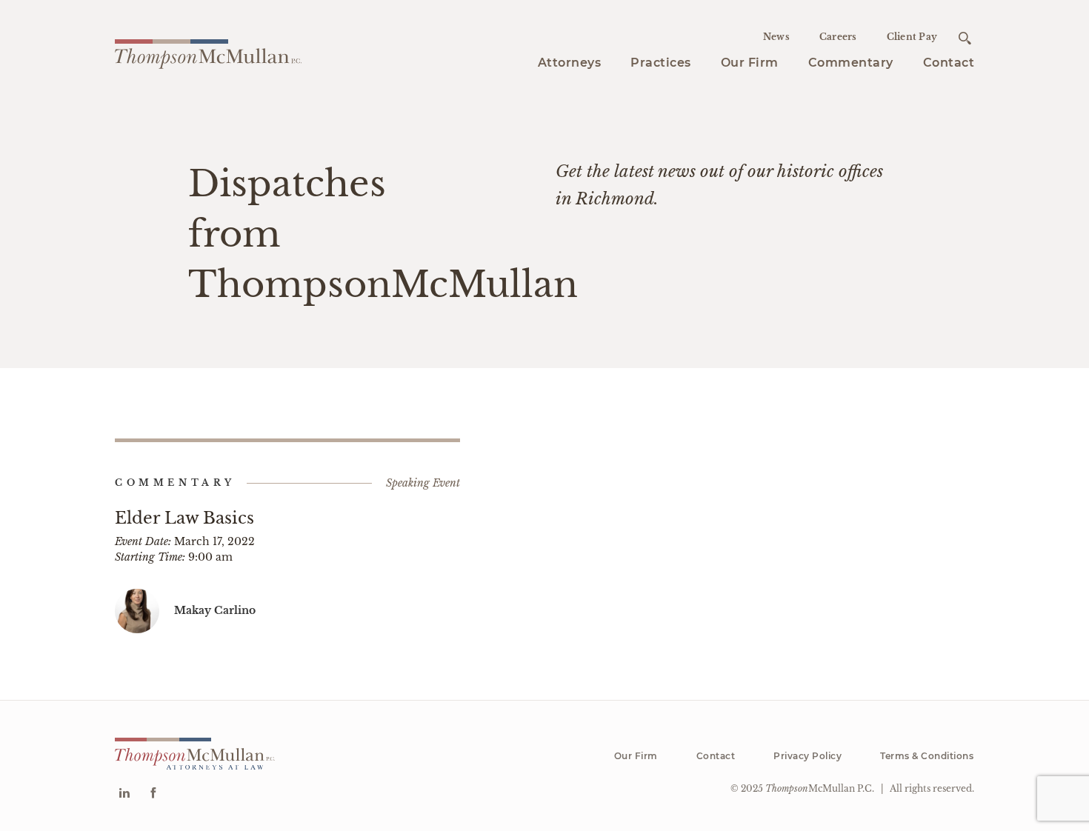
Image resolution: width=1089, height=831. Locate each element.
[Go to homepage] (208, 52)
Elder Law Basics (184, 518)
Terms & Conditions (926, 755)
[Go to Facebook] (153, 794)
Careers (838, 36)
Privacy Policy (807, 755)
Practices (660, 63)
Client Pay (912, 36)
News (776, 36)
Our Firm (750, 63)
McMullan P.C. (819, 788)
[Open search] (965, 38)
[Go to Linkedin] (124, 794)
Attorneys (570, 63)
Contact (949, 63)
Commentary (850, 63)
